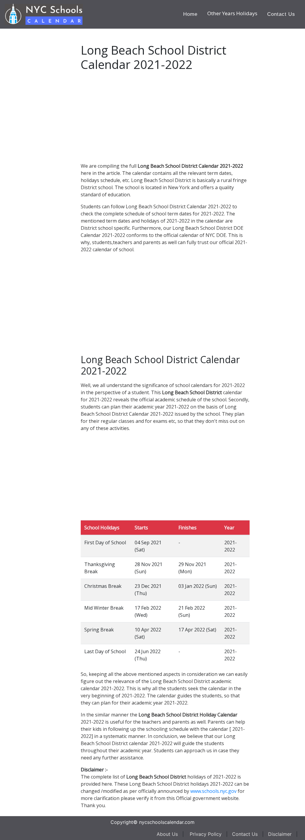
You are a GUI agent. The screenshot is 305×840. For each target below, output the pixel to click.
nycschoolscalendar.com (166, 822)
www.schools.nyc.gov (213, 791)
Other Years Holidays (232, 13)
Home (190, 14)
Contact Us (281, 14)
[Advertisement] (49, 118)
